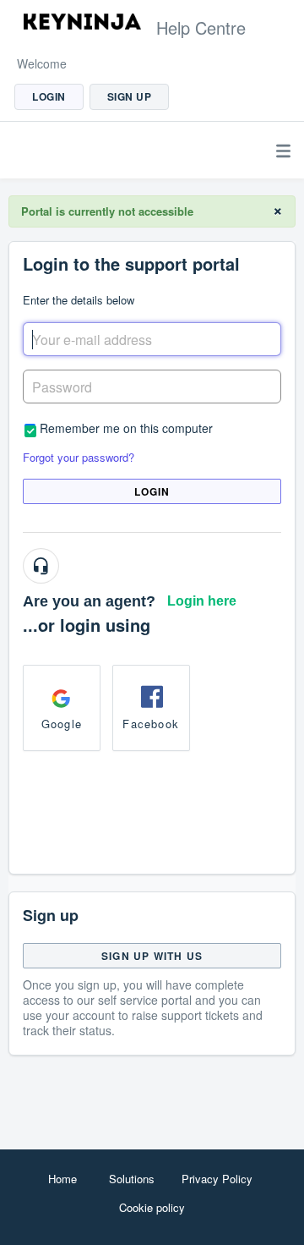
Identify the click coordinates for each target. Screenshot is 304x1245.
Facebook (150, 724)
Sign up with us (152, 955)
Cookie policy (152, 1207)
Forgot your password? (78, 457)
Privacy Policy (217, 1179)
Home (62, 1179)
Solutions (132, 1179)
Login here (201, 601)
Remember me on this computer (126, 428)
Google (61, 724)
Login (152, 491)
